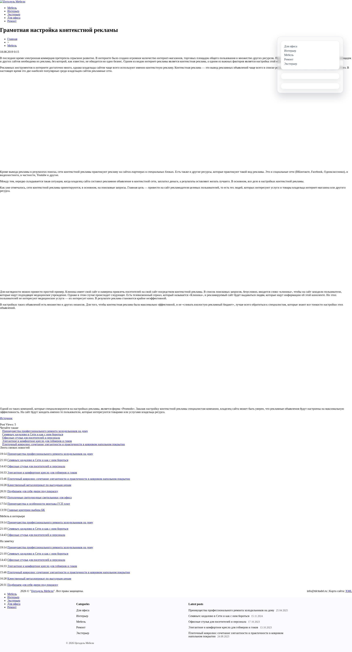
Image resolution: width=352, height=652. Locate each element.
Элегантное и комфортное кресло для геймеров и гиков (37, 441)
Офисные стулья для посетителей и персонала (31, 437)
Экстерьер (13, 14)
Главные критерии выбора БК (26, 510)
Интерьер (13, 11)
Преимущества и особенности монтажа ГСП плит (38, 503)
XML (348, 591)
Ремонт (11, 21)
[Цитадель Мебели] (12, 1)
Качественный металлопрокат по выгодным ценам (39, 485)
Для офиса (13, 17)
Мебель (12, 7)
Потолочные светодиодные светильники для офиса (39, 497)
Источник (6, 418)
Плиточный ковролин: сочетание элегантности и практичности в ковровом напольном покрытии (63, 444)
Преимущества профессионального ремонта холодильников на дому (45, 431)
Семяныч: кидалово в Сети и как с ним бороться (32, 434)
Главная (12, 39)
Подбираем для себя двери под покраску (32, 491)
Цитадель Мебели (42, 591)
